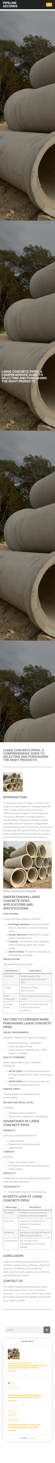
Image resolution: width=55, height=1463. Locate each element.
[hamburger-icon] (49, 5)
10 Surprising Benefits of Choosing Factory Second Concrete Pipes (25, 1396)
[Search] (47, 1330)
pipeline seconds (10, 4)
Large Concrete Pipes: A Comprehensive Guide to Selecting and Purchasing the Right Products (27, 1365)
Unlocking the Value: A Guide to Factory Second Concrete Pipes (24, 1426)
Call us (17, 1293)
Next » (33, 1438)
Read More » (13, 1371)
